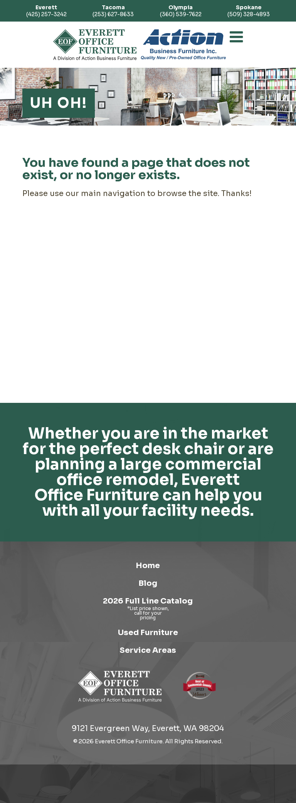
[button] (236, 37)
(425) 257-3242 (46, 11)
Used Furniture (148, 632)
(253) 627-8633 (113, 11)
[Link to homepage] (95, 44)
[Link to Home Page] (120, 703)
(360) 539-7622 (181, 11)
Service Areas (147, 650)
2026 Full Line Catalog (148, 601)
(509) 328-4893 (248, 11)
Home (148, 565)
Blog (147, 583)
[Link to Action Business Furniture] (183, 44)
